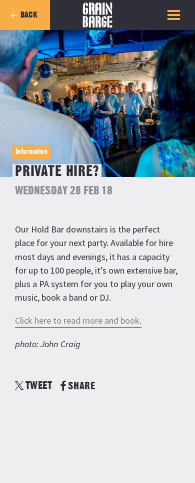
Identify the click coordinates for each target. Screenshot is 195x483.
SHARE (81, 386)
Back (29, 15)
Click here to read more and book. (78, 320)
